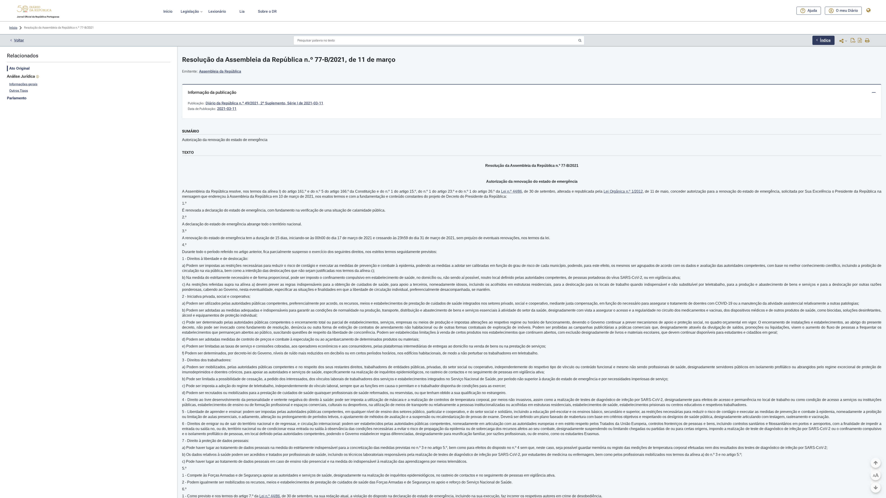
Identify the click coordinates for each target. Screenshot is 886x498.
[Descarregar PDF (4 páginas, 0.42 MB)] (853, 41)
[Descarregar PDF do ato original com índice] (860, 41)
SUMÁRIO (190, 131)
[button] (34, 9)
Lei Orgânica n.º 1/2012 (623, 191)
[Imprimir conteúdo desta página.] (867, 41)
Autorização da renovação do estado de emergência (224, 140)
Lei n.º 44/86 (511, 191)
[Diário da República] (34, 10)
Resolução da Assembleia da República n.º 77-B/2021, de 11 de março (288, 59)
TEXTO (188, 152)
